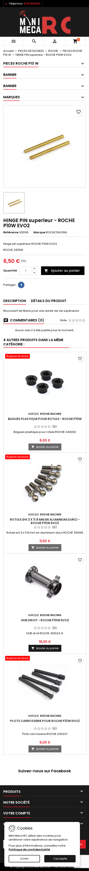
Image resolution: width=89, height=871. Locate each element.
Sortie (24, 859)
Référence (10, 232)
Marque (39, 232)
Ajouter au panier (62, 270)
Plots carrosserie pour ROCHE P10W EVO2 (45, 721)
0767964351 (32, 3)
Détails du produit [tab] (48, 300)
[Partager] (21, 285)
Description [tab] (14, 300)
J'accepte (60, 859)
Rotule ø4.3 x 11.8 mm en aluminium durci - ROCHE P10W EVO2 (45, 521)
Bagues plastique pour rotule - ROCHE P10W (45, 419)
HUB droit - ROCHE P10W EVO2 (45, 620)
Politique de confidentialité (29, 849)
